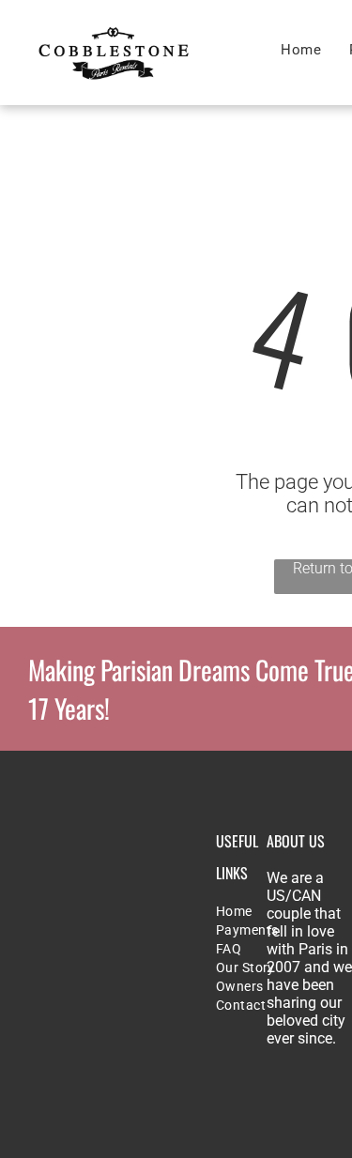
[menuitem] (301, 50)
